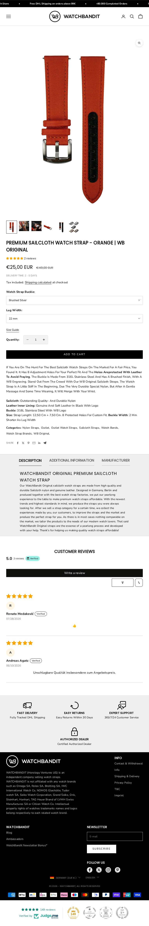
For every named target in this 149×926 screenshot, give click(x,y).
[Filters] (122, 583)
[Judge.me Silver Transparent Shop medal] (89, 912)
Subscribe (102, 849)
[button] (15, 258)
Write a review (74, 573)
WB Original (41, 433)
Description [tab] (30, 460)
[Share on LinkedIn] (39, 443)
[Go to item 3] (36, 226)
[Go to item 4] (48, 227)
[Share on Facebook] (17, 443)
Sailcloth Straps (89, 428)
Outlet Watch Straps (64, 428)
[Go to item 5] (61, 227)
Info (117, 770)
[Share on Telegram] (44, 442)
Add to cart (75, 354)
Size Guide (12, 330)
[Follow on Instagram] (108, 870)
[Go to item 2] (24, 226)
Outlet (45, 428)
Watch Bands (109, 428)
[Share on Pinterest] (28, 443)
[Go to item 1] (11, 227)
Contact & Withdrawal (128, 763)
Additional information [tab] (71, 460)
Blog (9, 832)
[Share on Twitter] (23, 443)
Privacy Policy (123, 783)
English (90, 877)
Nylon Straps (31, 428)
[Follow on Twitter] (99, 870)
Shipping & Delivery (126, 776)
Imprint (119, 795)
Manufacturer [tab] (116, 460)
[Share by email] (34, 443)
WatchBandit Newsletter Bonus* (26, 845)
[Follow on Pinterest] (117, 870)
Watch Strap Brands (19, 433)
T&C (117, 789)
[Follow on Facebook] (89, 870)
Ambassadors (14, 839)
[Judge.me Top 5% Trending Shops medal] (122, 912)
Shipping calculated (38, 282)
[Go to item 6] (73, 227)
